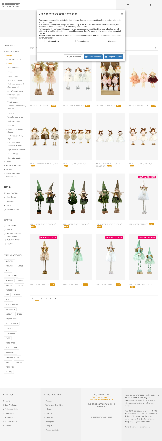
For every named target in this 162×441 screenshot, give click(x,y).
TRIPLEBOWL (11, 290)
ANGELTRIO (10, 309)
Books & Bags (12, 154)
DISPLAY (9, 314)
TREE (8, 338)
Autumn (9, 169)
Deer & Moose (13, 68)
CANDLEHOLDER (12, 357)
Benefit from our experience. (14, 234)
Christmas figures (14, 59)
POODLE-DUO (11, 319)
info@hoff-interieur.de (101, 399)
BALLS (19, 314)
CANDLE (18, 362)
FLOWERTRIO (11, 275)
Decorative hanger (14, 80)
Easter (8, 161)
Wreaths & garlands (15, 117)
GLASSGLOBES (11, 348)
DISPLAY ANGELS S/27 (108, 106)
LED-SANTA (10, 333)
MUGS (20, 280)
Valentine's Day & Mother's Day (13, 175)
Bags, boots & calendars (16, 150)
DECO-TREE (10, 343)
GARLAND (10, 261)
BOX (7, 295)
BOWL (8, 362)
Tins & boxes (12, 102)
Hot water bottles (14, 158)
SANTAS (9, 372)
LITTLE (20, 266)
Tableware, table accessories (14, 96)
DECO (8, 271)
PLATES (19, 285)
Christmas (10, 56)
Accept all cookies (114, 56)
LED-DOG (9, 328)
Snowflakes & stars (15, 91)
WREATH (9, 266)
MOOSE (9, 300)
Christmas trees (13, 121)
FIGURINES (10, 367)
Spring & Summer (13, 165)
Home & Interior (12, 52)
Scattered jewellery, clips (15, 137)
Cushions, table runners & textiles (14, 144)
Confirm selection (94, 56)
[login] (150, 5)
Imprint (48, 413)
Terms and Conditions (54, 405)
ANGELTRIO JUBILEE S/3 (76, 106)
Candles (10, 125)
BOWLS (9, 285)
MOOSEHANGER (12, 304)
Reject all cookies (74, 56)
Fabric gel (11, 63)
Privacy (48, 409)
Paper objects (12, 76)
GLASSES (9, 280)
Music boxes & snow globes (15, 130)
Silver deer (11, 72)
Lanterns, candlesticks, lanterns (16, 107)
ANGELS (17, 295)
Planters (10, 113)
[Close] (121, 13)
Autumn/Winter (13, 240)
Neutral (10, 244)
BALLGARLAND (12, 324)
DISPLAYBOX (10, 352)
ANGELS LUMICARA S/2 (43, 106)
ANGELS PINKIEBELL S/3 (142, 106)
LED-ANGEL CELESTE (141, 224)
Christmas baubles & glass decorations (15, 85)
